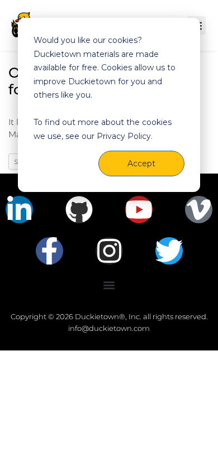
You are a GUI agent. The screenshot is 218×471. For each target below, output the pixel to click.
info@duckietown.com (109, 328)
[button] (109, 285)
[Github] (79, 209)
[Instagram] (109, 251)
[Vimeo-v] (198, 209)
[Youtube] (139, 209)
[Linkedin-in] (19, 209)
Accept (141, 163)
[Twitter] (169, 251)
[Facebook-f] (49, 251)
